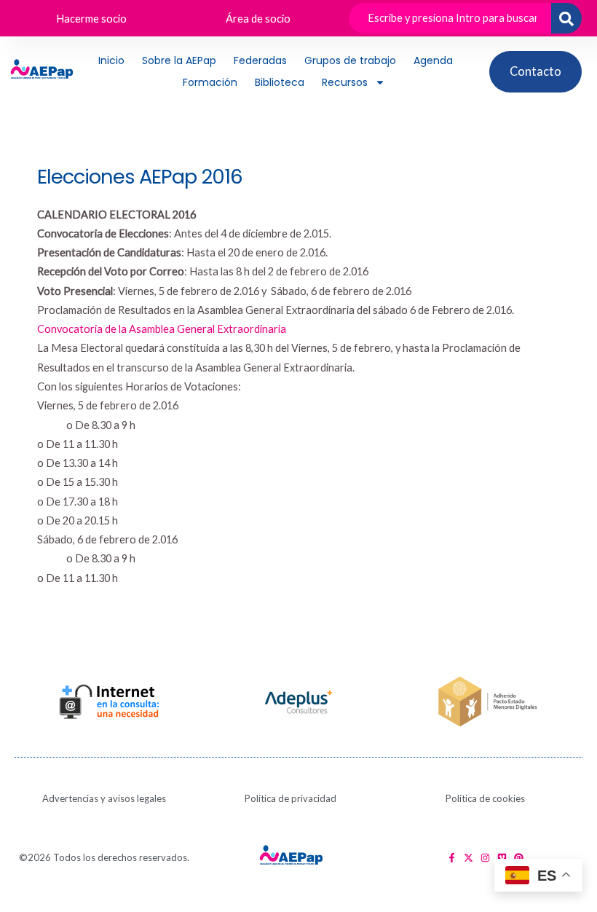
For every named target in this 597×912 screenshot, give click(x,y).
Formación (210, 82)
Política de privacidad (290, 798)
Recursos (345, 82)
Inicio (111, 60)
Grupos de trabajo (350, 60)
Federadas (260, 60)
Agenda (433, 60)
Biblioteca (279, 82)
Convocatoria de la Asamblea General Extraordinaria (161, 329)
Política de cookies (485, 798)
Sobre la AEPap (179, 60)
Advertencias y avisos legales (104, 798)
